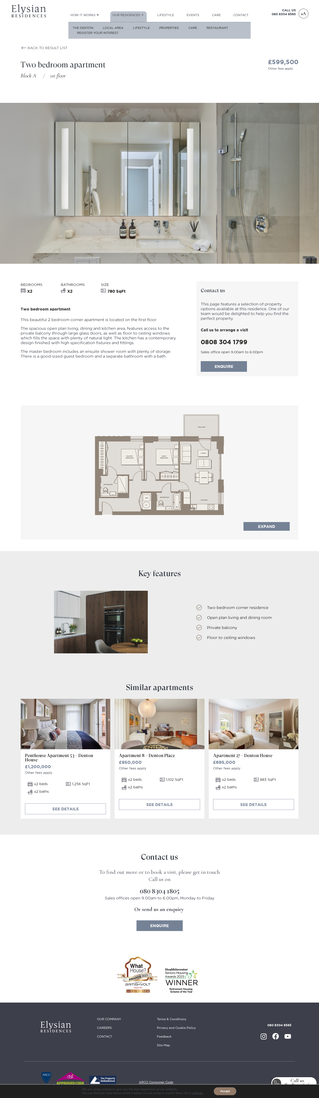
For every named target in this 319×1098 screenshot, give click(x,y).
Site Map (163, 1045)
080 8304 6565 (284, 14)
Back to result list (47, 48)
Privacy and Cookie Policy (176, 1028)
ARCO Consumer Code (156, 1082)
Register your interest (97, 33)
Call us (297, 1083)
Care (216, 15)
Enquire (224, 366)
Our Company (109, 1019)
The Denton (83, 28)
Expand (266, 526)
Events (193, 15)
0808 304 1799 (224, 342)
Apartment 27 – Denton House (242, 755)
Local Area (113, 28)
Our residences (126, 15)
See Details (65, 809)
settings (197, 1093)
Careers (104, 1028)
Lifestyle (165, 15)
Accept (225, 1091)
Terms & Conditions (171, 1019)
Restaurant (217, 28)
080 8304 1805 (159, 891)
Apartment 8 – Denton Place (147, 755)
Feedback (164, 1036)
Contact (240, 15)
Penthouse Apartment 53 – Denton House (59, 758)
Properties (169, 28)
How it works (83, 15)
